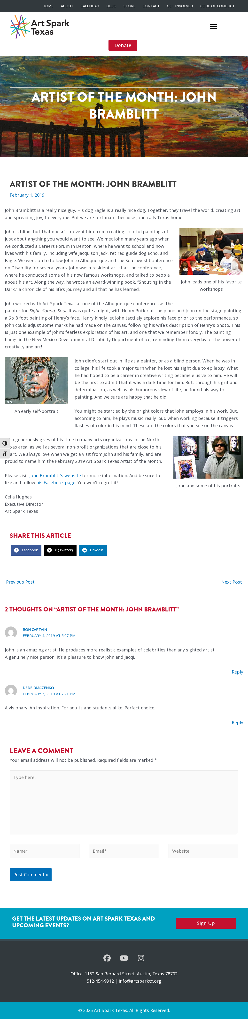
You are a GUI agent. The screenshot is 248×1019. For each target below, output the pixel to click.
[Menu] (213, 26)
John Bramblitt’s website (55, 475)
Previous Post (17, 582)
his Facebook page (55, 482)
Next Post (234, 582)
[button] (107, 958)
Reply (237, 672)
